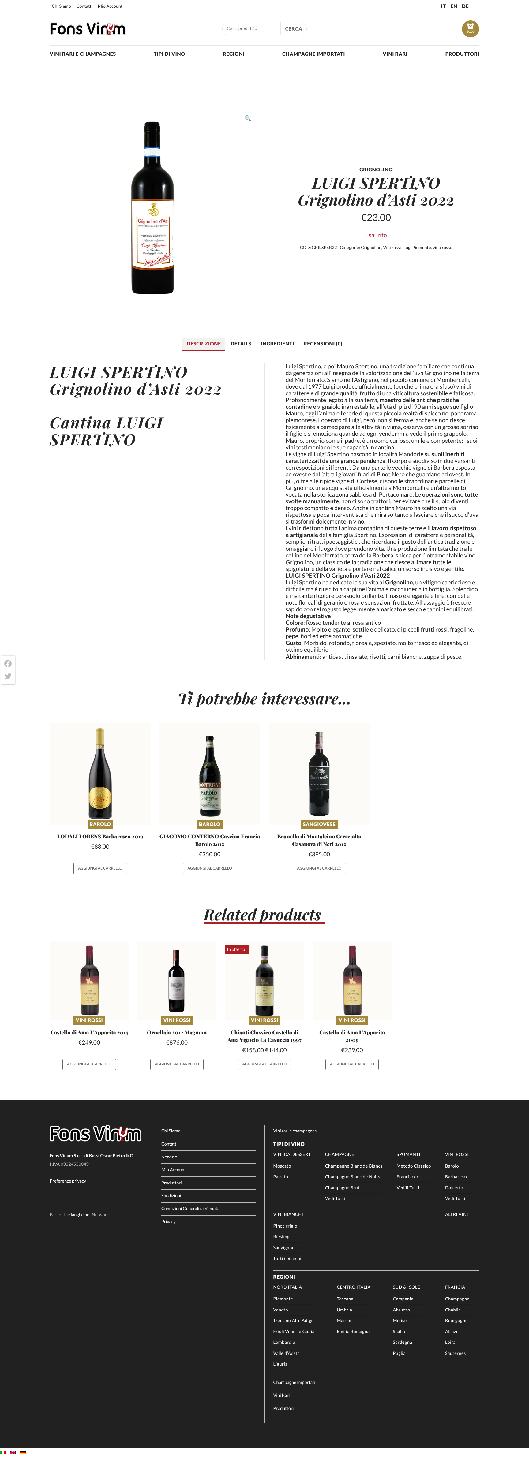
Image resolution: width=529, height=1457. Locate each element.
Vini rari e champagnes (83, 54)
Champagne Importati (313, 54)
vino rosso (442, 247)
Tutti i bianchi (287, 1258)
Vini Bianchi (288, 1214)
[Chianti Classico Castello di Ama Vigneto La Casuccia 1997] (264, 980)
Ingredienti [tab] (277, 344)
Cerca (293, 29)
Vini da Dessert (292, 1154)
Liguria (280, 1364)
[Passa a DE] (23, 1452)
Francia (455, 1287)
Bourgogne (456, 1320)
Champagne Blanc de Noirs (352, 1176)
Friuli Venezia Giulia (294, 1331)
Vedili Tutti (408, 1188)
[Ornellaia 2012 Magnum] (177, 980)
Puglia (399, 1353)
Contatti (84, 6)
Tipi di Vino (169, 54)
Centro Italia (354, 1287)
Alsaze (452, 1331)
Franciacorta (410, 1176)
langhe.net (81, 1214)
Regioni (234, 54)
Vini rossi (392, 247)
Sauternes (455, 1353)
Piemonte (421, 247)
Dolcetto (454, 1188)
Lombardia (284, 1342)
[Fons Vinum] (88, 33)
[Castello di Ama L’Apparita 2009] (352, 980)
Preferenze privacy (68, 1181)
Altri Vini (456, 1214)
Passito (280, 1176)
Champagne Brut (342, 1188)
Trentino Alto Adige (293, 1320)
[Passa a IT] (3, 1452)
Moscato (282, 1166)
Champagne (339, 1154)
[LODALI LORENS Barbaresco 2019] (100, 773)
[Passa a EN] (13, 1452)
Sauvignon (284, 1247)
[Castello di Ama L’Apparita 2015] (89, 980)
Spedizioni (171, 1195)
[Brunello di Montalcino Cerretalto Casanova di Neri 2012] (319, 773)
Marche (345, 1320)
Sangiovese (319, 824)
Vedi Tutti (335, 1198)
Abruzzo (401, 1310)
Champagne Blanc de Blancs (354, 1166)
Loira (450, 1342)
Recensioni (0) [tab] (323, 344)
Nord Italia (287, 1287)
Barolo (100, 824)
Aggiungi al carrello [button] (100, 868)
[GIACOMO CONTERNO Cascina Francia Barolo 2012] (209, 773)
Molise (400, 1320)
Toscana (345, 1299)
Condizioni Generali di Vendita (190, 1208)
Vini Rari (395, 54)
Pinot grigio (285, 1226)
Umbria (344, 1310)
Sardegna (402, 1342)
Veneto (280, 1310)
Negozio (169, 1157)
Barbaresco (457, 1176)
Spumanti (409, 1154)
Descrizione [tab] (204, 344)
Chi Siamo (61, 6)
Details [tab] (241, 344)
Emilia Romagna (353, 1331)
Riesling (281, 1236)
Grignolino (371, 247)
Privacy (168, 1221)
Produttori (462, 54)
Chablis (452, 1310)
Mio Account (110, 6)
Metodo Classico (414, 1166)
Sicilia (399, 1331)
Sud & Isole (406, 1287)
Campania (403, 1299)
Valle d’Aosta (286, 1353)
